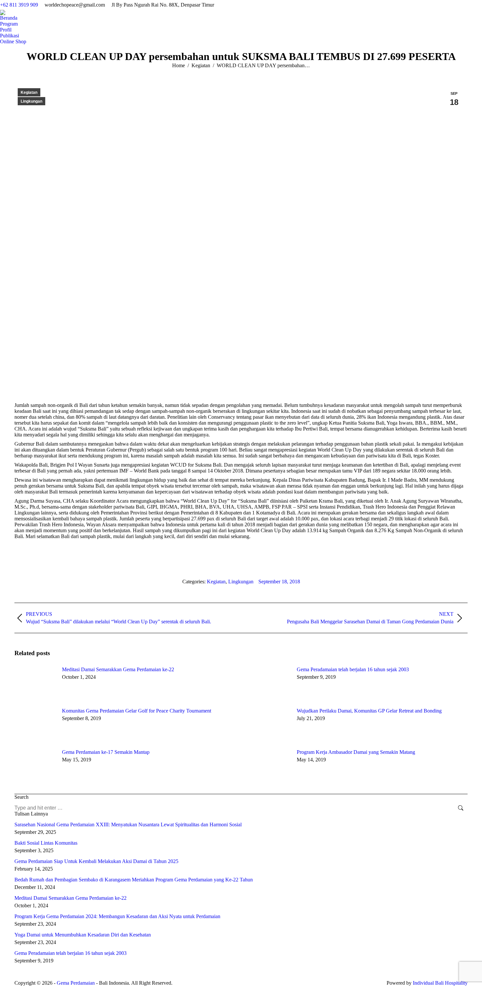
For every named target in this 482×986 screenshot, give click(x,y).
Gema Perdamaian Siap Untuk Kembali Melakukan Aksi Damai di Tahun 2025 (96, 861)
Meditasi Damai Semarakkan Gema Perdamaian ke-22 (118, 669)
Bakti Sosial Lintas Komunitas (45, 843)
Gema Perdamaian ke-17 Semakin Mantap (106, 752)
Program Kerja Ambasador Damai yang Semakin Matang (356, 752)
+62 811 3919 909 (19, 5)
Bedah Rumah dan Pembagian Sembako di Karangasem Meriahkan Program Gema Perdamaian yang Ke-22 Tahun (133, 879)
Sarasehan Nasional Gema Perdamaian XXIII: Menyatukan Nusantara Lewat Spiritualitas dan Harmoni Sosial (128, 824)
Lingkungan (31, 101)
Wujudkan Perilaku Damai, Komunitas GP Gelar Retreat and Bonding (369, 711)
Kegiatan (29, 92)
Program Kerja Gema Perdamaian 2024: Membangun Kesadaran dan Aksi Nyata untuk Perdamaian (117, 916)
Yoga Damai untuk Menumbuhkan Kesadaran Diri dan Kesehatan (82, 934)
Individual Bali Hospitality (440, 983)
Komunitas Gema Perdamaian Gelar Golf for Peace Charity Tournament (136, 711)
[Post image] (34, 683)
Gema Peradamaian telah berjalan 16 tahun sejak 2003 (353, 669)
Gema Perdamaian (76, 983)
